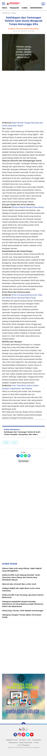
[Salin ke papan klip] (29, 455)
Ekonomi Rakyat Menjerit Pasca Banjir (28, 207)
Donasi (36, 742)
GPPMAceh (6, 13)
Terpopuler (14, 8)
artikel (6, 442)
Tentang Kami (13, 742)
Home (4, 8)
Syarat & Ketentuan (26, 742)
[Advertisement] (23, 94)
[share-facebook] (18, 455)
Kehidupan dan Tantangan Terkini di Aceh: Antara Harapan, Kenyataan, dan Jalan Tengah (22, 433)
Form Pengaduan (23, 745)
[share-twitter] (21, 455)
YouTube (33, 737)
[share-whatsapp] (25, 455)
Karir (29, 740)
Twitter (28, 737)
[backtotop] (23, 724)
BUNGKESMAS (36, 8)
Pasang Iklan (36, 740)
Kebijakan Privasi (12, 740)
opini (14, 442)
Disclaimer (22, 740)
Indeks (24, 8)
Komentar (24, 461)
